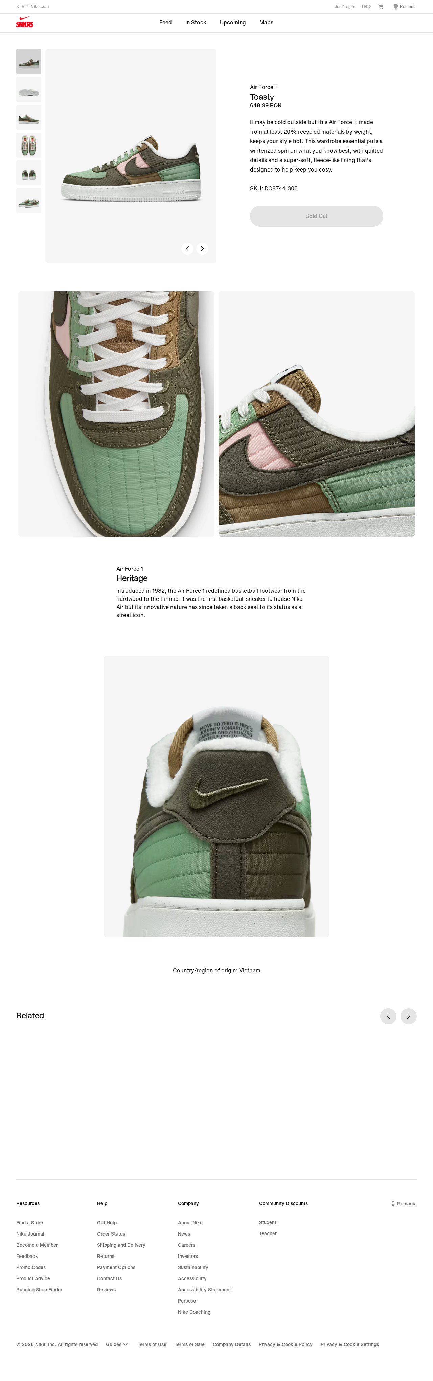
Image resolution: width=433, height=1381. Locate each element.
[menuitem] (118, 1344)
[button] (28, 89)
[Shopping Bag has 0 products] (380, 7)
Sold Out (316, 216)
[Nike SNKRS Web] (24, 23)
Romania (407, 1203)
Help (366, 6)
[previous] (187, 249)
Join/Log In (345, 6)
